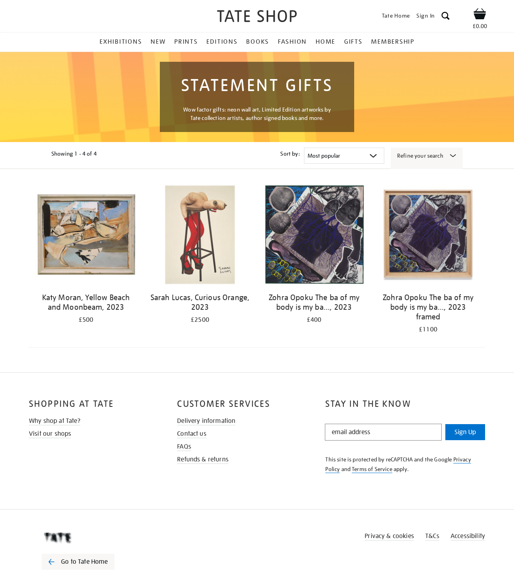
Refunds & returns (202, 459)
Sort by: (290, 153)
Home (325, 42)
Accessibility (468, 536)
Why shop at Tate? (54, 421)
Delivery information (206, 421)
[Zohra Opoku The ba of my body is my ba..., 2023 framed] (428, 236)
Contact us (191, 434)
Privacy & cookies (389, 536)
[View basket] (480, 15)
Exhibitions (121, 42)
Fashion (292, 42)
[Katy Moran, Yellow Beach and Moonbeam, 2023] (86, 236)
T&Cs (432, 536)
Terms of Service (372, 469)
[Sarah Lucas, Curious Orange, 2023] (200, 236)
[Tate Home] (92, 537)
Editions (221, 42)
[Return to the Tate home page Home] (257, 17)
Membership (392, 42)
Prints (186, 42)
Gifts (353, 42)
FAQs (184, 447)
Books (257, 42)
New (158, 42)
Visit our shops (50, 434)
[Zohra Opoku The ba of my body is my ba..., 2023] (314, 236)
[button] (445, 17)
